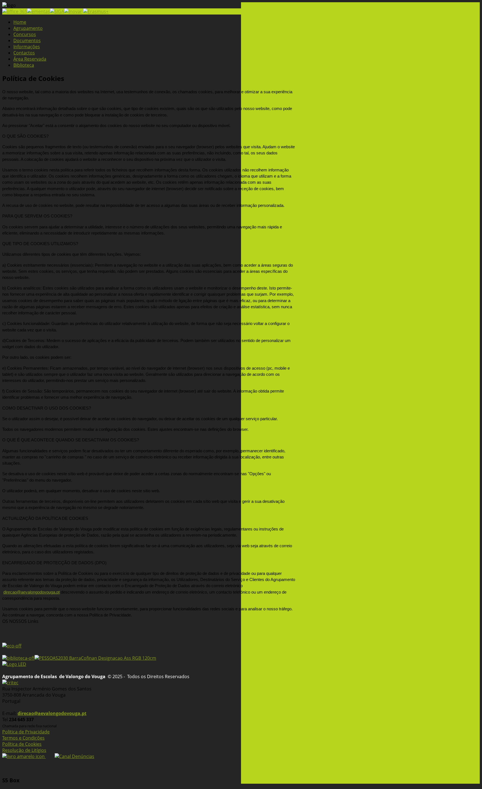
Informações (26, 47)
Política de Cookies (22, 744)
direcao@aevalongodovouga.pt (31, 592)
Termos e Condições (23, 738)
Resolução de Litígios (24, 750)
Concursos (24, 34)
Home (19, 22)
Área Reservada (29, 59)
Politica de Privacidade (26, 732)
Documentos (27, 40)
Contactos (24, 53)
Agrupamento (28, 28)
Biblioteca (23, 65)
